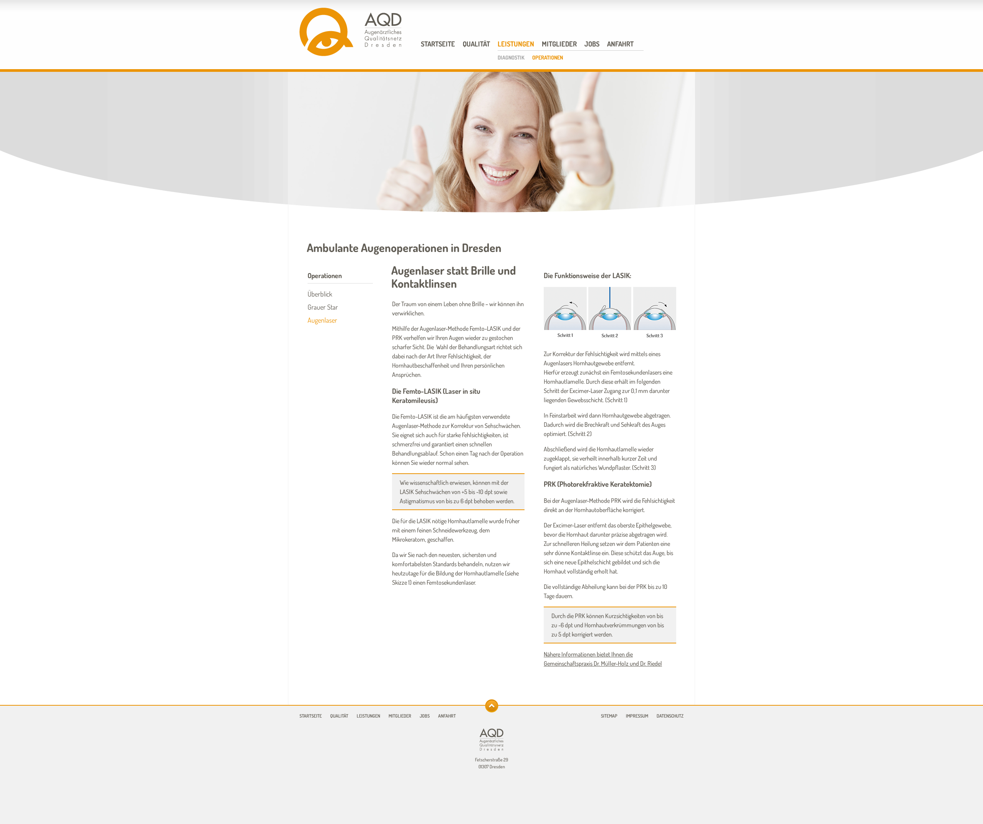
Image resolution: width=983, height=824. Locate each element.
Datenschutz (670, 716)
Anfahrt (620, 44)
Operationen (547, 57)
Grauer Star (323, 307)
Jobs (591, 44)
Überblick (320, 294)
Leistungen (516, 44)
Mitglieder (559, 44)
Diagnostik (511, 57)
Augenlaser (322, 320)
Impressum (637, 716)
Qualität (476, 44)
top (491, 706)
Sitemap (609, 716)
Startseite (438, 44)
